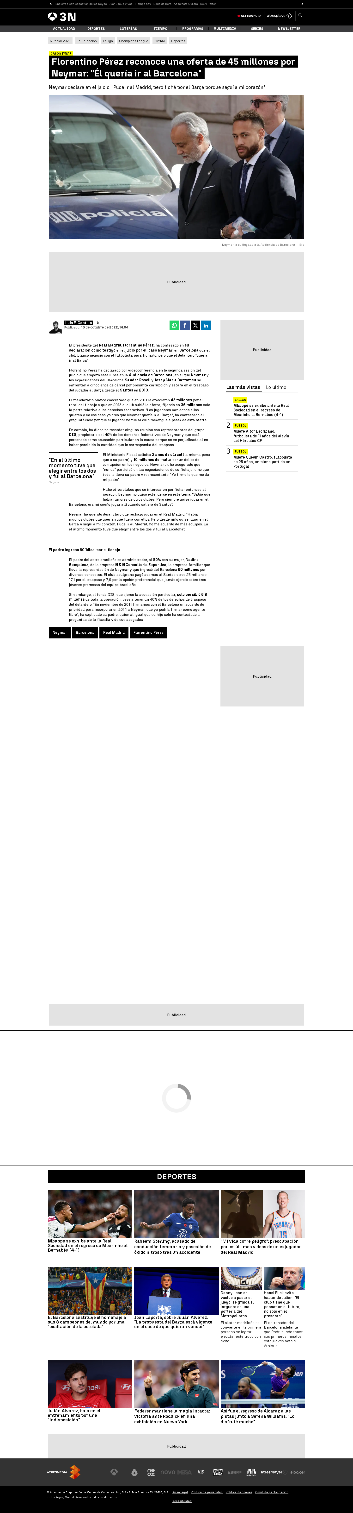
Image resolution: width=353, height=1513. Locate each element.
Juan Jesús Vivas (121, 4)
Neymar (60, 632)
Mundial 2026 (60, 41)
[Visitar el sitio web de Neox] (151, 1472)
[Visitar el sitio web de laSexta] (134, 1472)
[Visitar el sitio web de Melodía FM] (251, 1472)
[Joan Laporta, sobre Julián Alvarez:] (176, 1291)
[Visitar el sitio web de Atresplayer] (274, 1472)
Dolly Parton (208, 4)
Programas (192, 29)
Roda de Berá (162, 4)
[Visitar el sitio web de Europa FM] (234, 1472)
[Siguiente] (302, 4)
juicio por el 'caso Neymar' (149, 350)
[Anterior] (50, 4)
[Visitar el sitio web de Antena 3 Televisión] (117, 1472)
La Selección (87, 41)
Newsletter (289, 29)
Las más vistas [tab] (243, 387)
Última (251, 16)
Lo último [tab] (276, 387)
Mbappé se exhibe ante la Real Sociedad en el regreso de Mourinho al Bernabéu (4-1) (261, 410)
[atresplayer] (279, 16)
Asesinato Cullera (186, 4)
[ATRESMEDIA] (63, 1472)
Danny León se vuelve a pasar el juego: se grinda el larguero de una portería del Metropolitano (237, 1304)
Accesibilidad (182, 1501)
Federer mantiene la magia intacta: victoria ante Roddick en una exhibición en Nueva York (172, 1416)
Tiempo (160, 29)
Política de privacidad (207, 1492)
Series (257, 29)
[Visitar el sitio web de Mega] (184, 1472)
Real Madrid (114, 632)
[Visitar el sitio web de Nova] (168, 1472)
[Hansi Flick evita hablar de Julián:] (284, 1279)
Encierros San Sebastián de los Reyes (81, 4)
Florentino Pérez (149, 632)
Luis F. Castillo (78, 323)
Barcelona (85, 632)
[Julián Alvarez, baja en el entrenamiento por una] (90, 1384)
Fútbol (240, 426)
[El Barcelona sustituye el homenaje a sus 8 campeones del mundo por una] (90, 1291)
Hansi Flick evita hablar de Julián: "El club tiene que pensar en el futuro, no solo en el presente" (282, 1304)
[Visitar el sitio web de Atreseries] (201, 1472)
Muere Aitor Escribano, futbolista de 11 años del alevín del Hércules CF (261, 436)
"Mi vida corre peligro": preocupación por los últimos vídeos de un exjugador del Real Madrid (261, 1247)
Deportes (96, 29)
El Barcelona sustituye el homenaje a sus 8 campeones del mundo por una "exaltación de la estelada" (87, 1322)
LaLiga (108, 41)
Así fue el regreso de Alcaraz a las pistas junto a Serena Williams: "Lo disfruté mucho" (257, 1416)
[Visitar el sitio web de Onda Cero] (218, 1472)
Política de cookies (239, 1492)
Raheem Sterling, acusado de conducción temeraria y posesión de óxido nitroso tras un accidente (172, 1247)
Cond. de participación (271, 1492)
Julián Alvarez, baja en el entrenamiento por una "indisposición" (74, 1415)
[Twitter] (98, 323)
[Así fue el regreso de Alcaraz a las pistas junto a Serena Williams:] (263, 1384)
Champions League (133, 41)
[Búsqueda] (300, 16)
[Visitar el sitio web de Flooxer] (298, 1472)
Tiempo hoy (143, 4)
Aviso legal (180, 1492)
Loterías (128, 29)
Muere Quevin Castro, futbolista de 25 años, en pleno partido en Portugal (262, 462)
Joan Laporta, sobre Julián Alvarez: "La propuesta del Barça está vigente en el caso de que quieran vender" (173, 1322)
